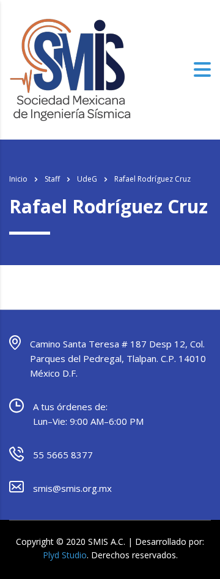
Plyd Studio (65, 555)
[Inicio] (70, 68)
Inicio (18, 179)
